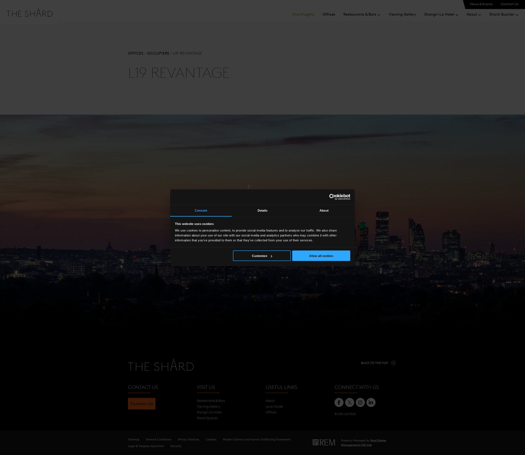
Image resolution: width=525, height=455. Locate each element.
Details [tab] (263, 210)
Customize (259, 256)
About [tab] (324, 210)
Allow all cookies (321, 256)
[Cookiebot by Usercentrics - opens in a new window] (332, 197)
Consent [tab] (201, 210)
